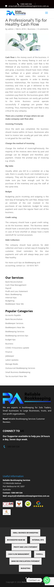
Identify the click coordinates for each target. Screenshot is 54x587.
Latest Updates (11, 360)
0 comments (43, 29)
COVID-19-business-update (17, 347)
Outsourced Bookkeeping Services (20, 368)
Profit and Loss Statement (16, 291)
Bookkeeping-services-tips (16, 335)
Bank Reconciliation (14, 282)
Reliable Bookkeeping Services (16, 480)
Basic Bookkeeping (13, 294)
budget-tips (10, 339)
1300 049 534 (26, 4)
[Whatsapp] (46, 580)
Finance (8, 352)
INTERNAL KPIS (38, 540)
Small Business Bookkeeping (17, 372)
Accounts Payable (13, 315)
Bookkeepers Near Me (15, 327)
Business (32, 29)
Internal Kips (11, 297)
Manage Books (11, 364)
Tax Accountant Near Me (16, 376)
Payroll (8, 288)
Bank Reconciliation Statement (25, 561)
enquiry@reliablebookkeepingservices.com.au (28, 496)
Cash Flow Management (15, 285)
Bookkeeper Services (14, 323)
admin (11, 29)
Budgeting (9, 300)
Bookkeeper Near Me (14, 304)
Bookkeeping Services (14, 331)
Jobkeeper (9, 356)
